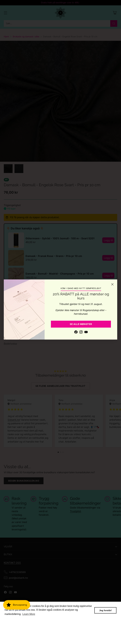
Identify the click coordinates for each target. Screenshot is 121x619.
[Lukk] (112, 284)
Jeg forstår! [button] (105, 610)
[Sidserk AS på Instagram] (81, 332)
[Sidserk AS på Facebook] (76, 332)
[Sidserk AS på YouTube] (86, 332)
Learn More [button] (28, 614)
